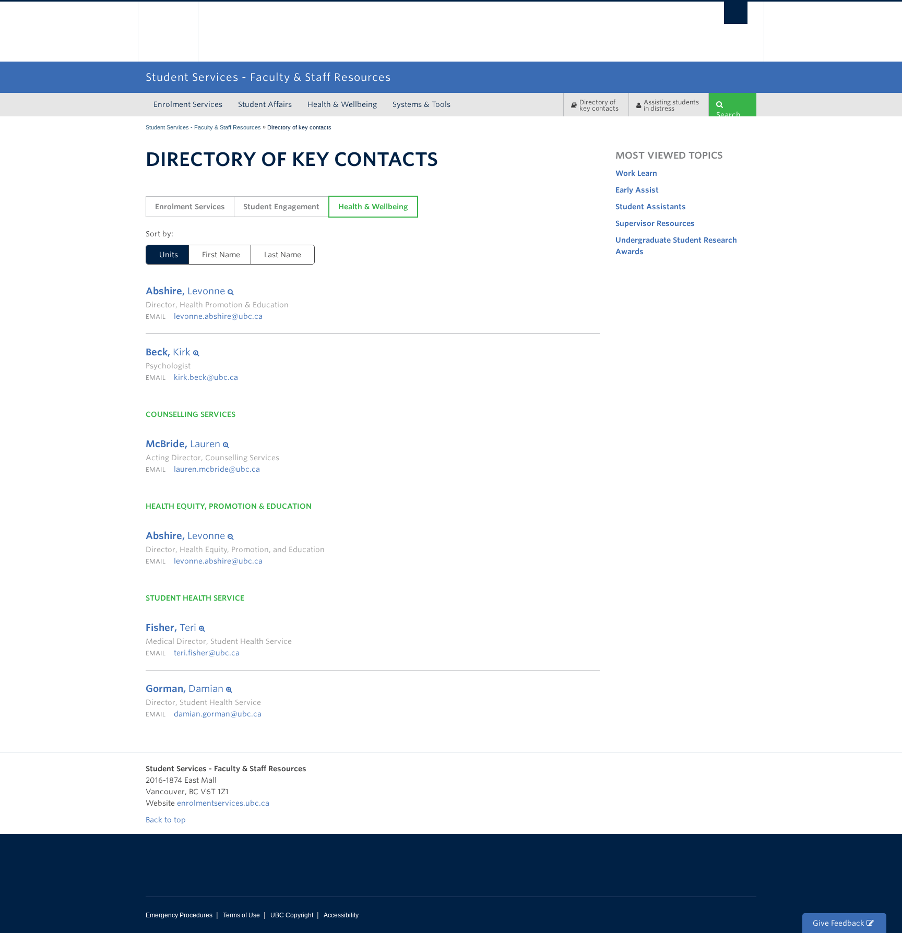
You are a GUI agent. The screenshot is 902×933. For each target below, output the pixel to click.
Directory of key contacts (599, 105)
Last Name (282, 254)
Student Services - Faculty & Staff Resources (203, 127)
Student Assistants (650, 206)
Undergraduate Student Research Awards (676, 246)
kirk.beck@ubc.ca (206, 377)
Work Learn (636, 173)
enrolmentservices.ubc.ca (223, 803)
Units (162, 254)
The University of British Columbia (168, 32)
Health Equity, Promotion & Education (229, 506)
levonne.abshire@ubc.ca (218, 316)
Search (728, 113)
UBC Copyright (291, 915)
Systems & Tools (421, 104)
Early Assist (637, 190)
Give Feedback (840, 923)
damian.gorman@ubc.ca (218, 714)
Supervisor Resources (655, 223)
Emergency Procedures (179, 915)
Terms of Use (241, 915)
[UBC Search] (735, 13)
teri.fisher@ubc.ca (207, 653)
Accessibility (341, 915)
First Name (221, 254)
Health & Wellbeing (342, 104)
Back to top (167, 820)
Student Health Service (195, 598)
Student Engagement (281, 206)
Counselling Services (190, 414)
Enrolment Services (187, 104)
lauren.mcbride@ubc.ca (217, 469)
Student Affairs (265, 104)
